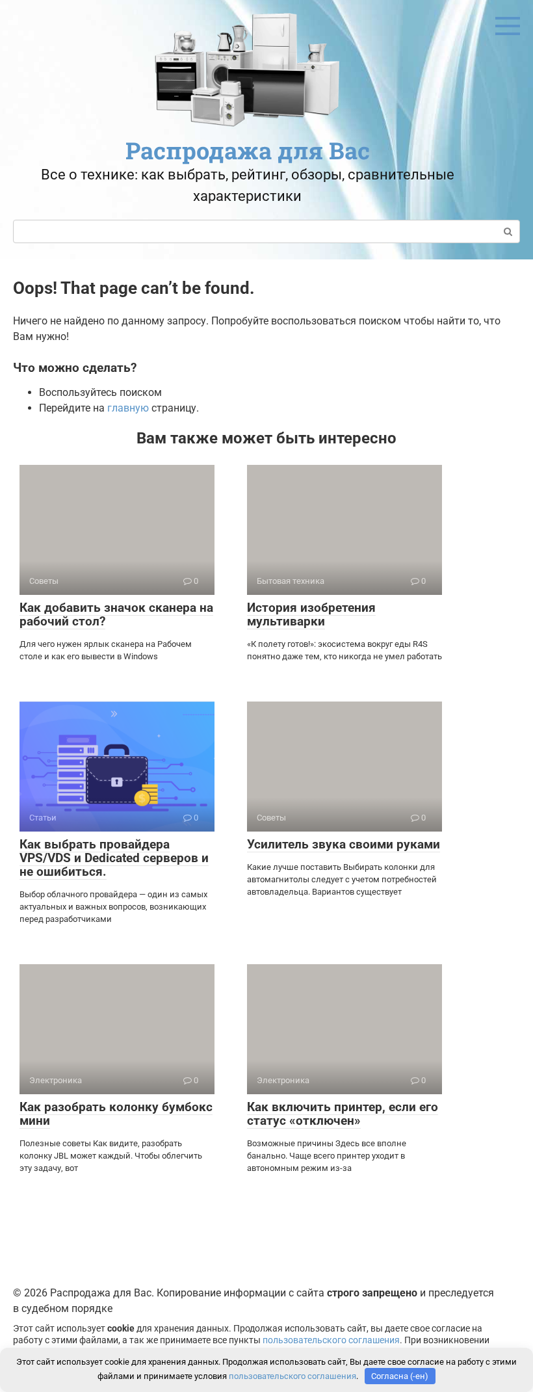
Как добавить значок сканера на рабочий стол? (116, 614)
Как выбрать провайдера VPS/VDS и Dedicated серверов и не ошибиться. (114, 858)
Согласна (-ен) (399, 1376)
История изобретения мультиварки (311, 614)
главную (128, 408)
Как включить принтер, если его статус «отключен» (342, 1113)
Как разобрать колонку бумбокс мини (116, 1113)
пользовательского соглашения (331, 1340)
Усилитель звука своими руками (343, 844)
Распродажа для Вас (247, 150)
